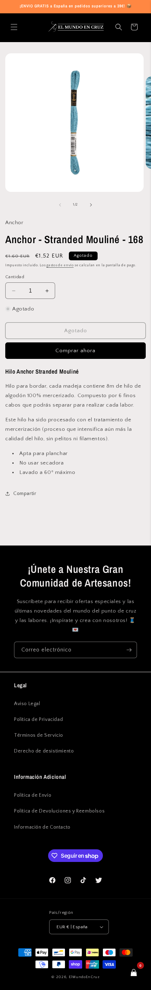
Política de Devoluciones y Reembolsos (59, 811)
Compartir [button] (24, 493)
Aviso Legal (27, 704)
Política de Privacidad (38, 719)
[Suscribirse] (129, 650)
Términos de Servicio (38, 735)
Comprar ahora (75, 351)
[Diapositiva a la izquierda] (60, 205)
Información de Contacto (42, 827)
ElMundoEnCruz (84, 977)
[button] (14, 27)
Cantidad (14, 276)
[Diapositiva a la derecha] (91, 205)
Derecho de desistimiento (44, 751)
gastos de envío (60, 265)
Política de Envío (32, 795)
